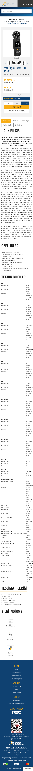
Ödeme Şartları (16, 693)
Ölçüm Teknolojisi (11, 21)
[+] (27, 103)
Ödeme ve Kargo (16, 686)
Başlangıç (21, 19)
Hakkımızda (16, 700)
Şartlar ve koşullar (16, 676)
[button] (5, 63)
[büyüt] (16, 58)
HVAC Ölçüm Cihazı (23, 21)
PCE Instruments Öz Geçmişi (16, 704)
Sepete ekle (16, 107)
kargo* (24, 95)
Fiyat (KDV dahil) (8, 90)
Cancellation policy (16, 679)
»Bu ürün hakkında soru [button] (16, 111)
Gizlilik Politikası (16, 672)
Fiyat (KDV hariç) (8, 82)
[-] (23, 103)
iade (16, 689)
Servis (16, 669)
